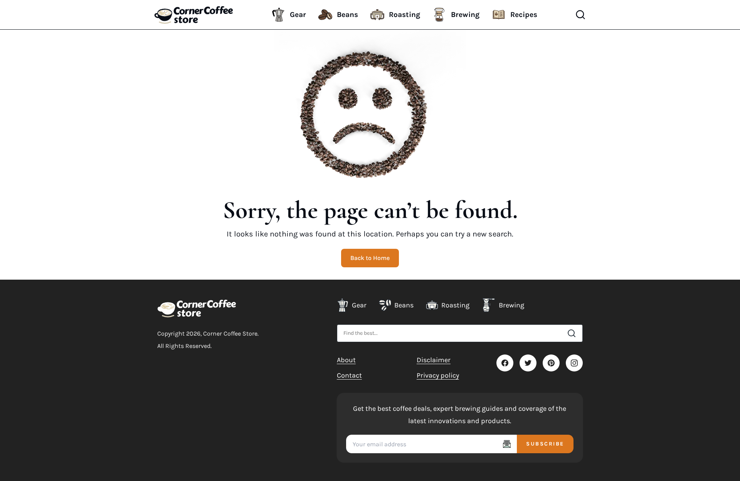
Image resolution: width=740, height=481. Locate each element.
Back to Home (370, 258)
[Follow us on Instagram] (574, 362)
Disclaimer (434, 360)
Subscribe (545, 443)
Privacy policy (438, 375)
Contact (349, 375)
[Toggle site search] (580, 14)
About (346, 360)
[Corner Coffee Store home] (196, 308)
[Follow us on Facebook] (504, 362)
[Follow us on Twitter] (528, 362)
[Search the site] (571, 333)
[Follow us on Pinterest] (551, 362)
